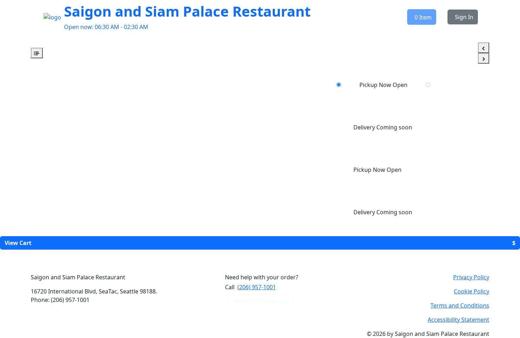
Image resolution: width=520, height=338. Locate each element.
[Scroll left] (483, 47)
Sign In (464, 17)
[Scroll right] (483, 58)
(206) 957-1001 (256, 287)
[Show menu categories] (37, 53)
